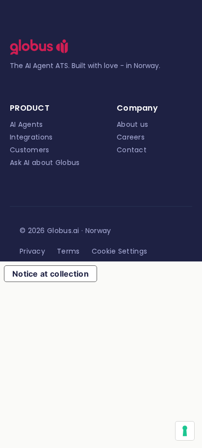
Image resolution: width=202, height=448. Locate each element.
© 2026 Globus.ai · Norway (65, 230)
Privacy (32, 251)
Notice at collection (50, 274)
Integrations (31, 137)
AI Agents (26, 124)
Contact (132, 149)
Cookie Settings (120, 251)
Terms (68, 251)
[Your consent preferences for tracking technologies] (185, 431)
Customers (30, 149)
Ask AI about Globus (45, 162)
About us (132, 124)
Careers (131, 137)
